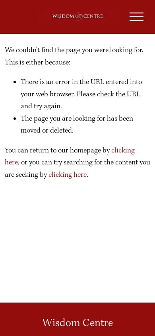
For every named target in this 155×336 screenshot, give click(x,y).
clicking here (67, 175)
